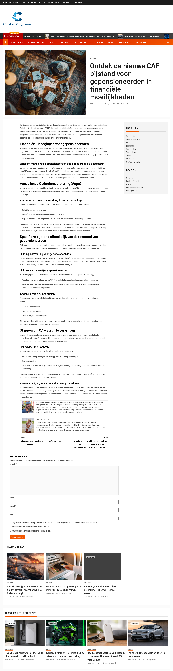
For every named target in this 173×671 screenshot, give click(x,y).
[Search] (168, 42)
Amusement (124, 42)
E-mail (13, 506)
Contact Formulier (38, 2)
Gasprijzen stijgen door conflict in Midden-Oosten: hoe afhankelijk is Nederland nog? (24, 590)
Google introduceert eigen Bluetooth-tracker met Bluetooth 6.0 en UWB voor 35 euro (65, 36)
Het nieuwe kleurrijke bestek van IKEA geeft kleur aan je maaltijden (41, 441)
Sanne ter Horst (97, 104)
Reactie (13, 464)
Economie (65, 42)
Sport (111, 42)
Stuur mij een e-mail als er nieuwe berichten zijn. (31, 531)
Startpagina (17, 42)
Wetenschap (80, 42)
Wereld (53, 42)
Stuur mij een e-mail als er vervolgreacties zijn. (31, 526)
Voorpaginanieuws (36, 42)
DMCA (50, 2)
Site (11, 514)
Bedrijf (48, 649)
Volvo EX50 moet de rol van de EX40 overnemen (124, 36)
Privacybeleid (78, 2)
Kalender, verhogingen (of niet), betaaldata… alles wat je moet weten (100, 590)
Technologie (97, 42)
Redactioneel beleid (63, 2)
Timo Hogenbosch (27, 596)
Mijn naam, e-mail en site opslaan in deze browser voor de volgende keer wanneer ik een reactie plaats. (54, 522)
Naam (13, 498)
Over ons (25, 2)
